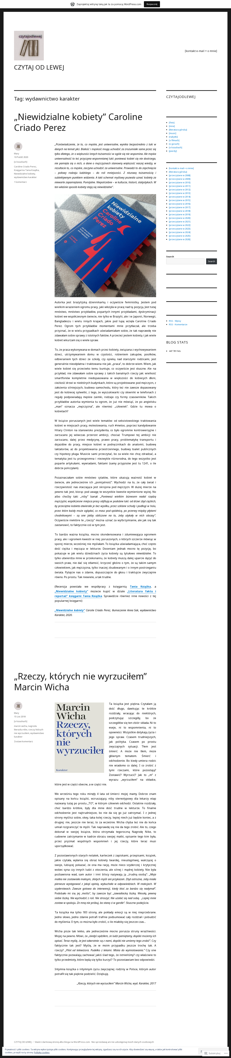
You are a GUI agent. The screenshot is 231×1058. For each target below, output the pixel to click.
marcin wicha (20, 726)
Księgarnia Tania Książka (26, 170)
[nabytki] (173, 136)
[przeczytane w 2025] (179, 235)
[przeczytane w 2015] (179, 200)
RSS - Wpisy (175, 320)
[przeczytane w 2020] (179, 217)
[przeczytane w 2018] (179, 210)
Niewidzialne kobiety (24, 173)
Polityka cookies (42, 1052)
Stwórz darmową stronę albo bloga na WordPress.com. (62, 1041)
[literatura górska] (178, 129)
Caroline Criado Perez (25, 166)
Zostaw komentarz (23, 741)
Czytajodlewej (181, 96)
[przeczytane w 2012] (179, 189)
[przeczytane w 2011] (179, 186)
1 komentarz (20, 181)
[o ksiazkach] (20, 161)
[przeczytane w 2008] (179, 175)
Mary (16, 153)
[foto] (172, 122)
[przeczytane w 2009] (179, 178)
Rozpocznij (152, 4)
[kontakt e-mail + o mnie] (201, 51)
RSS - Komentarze (178, 324)
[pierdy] (173, 150)
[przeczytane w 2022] (179, 225)
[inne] (172, 126)
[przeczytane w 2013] (179, 193)
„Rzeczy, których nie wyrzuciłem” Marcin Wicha (80, 681)
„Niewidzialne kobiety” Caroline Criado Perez (78, 122)
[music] (172, 133)
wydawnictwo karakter (25, 177)
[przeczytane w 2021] (179, 221)
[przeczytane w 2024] (179, 232)
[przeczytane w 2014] (179, 196)
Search (170, 256)
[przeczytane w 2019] (179, 214)
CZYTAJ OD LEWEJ (39, 67)
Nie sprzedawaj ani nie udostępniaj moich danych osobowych (122, 1041)
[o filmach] (174, 140)
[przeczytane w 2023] (179, 228)
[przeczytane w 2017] (179, 207)
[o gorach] (174, 143)
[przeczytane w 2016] (179, 203)
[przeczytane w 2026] (179, 239)
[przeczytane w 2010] (179, 182)
